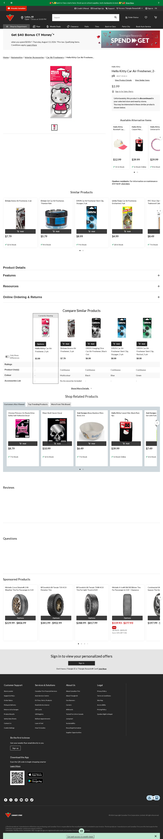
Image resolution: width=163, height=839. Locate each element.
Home (6, 57)
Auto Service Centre (42, 696)
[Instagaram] (16, 800)
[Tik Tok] (31, 800)
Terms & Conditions (104, 696)
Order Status (133, 17)
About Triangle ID (72, 696)
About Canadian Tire (73, 691)
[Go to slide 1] (54, 127)
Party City (126, 26)
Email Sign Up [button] (98, 8)
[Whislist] (146, 17)
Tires (97, 26)
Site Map (100, 700)
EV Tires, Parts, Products (43, 700)
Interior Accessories (34, 57)
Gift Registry (39, 714)
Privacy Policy (102, 691)
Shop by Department (18, 26)
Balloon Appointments (42, 719)
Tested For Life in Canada (74, 714)
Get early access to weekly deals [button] (80, 836)
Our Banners (70, 700)
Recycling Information (73, 728)
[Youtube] (21, 800)
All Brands (69, 709)
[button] (115, 17)
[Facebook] (5, 800)
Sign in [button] (150, 8)
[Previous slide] (4, 2)
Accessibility (101, 705)
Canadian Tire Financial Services (46, 691)
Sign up (15, 748)
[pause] (11, 2)
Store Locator (8, 691)
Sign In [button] (81, 663)
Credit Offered (83, 8)
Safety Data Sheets (10, 719)
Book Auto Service (143, 26)
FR (156, 8)
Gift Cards (38, 709)
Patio (87, 26)
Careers (69, 705)
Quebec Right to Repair (105, 714)
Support (111, 8)
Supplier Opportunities (74, 732)
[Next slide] (158, 2)
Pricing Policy (101, 709)
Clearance (74, 26)
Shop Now (130, 3)
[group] (127, 627)
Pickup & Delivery (10, 705)
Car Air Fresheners (55, 57)
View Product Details (123, 80)
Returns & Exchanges (11, 709)
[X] (10, 800)
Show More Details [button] (80, 388)
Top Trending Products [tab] (38, 404)
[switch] (8, 357)
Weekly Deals (55, 26)
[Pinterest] (26, 800)
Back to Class (110, 26)
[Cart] (155, 17)
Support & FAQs (9, 696)
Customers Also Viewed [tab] (14, 404)
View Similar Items (142, 80)
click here (125, 183)
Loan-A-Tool (39, 723)
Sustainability (70, 723)
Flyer (38, 26)
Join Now (102, 669)
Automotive (17, 57)
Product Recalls (9, 714)
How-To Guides (40, 728)
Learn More (15, 766)
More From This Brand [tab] (60, 404)
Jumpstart (69, 719)
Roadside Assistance (42, 705)
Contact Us (7, 723)
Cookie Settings (9, 728)
